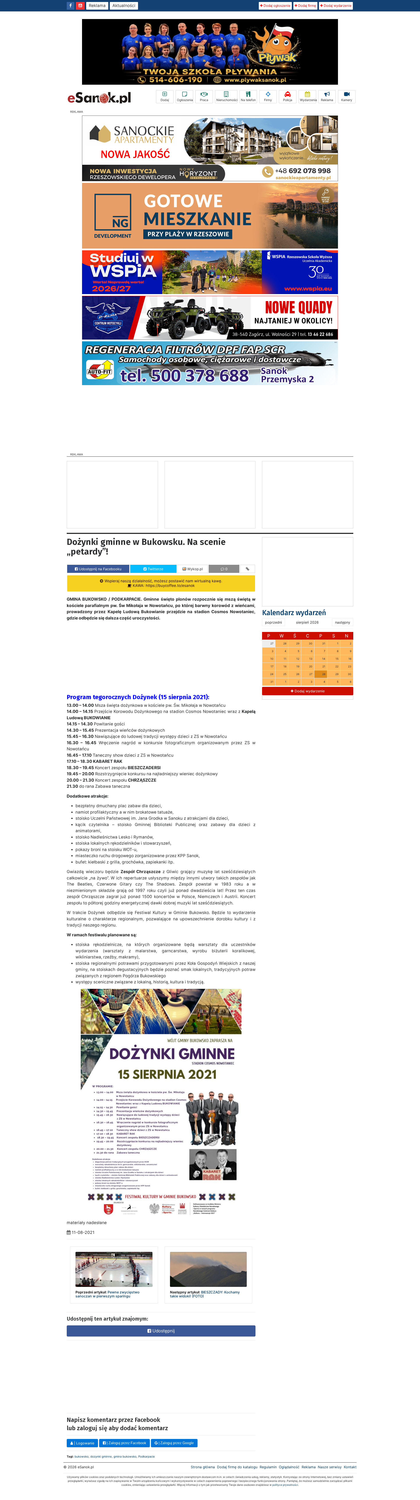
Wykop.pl (194, 569)
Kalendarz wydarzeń (294, 613)
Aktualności (123, 5)
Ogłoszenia (185, 100)
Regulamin (268, 1467)
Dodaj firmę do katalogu (237, 1467)
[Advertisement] (210, 417)
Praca (204, 100)
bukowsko (82, 1456)
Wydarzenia (308, 100)
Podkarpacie (146, 1456)
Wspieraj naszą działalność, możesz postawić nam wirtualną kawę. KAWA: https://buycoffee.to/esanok (162, 583)
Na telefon (248, 100)
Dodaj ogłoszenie (276, 6)
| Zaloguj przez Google (176, 1443)
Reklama (97, 5)
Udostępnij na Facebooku (99, 569)
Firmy (268, 100)
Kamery (346, 100)
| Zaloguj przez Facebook (126, 1443)
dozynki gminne (101, 1456)
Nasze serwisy (330, 1467)
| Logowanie (83, 1443)
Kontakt (350, 1467)
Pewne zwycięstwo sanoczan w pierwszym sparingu (107, 1294)
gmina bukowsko (125, 1456)
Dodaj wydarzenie (337, 6)
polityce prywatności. (285, 1484)
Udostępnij (163, 1330)
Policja (287, 100)
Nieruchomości (226, 100)
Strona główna (203, 1467)
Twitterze (155, 569)
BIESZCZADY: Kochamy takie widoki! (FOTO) (205, 1294)
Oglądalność (289, 1467)
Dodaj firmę (306, 6)
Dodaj (165, 100)
